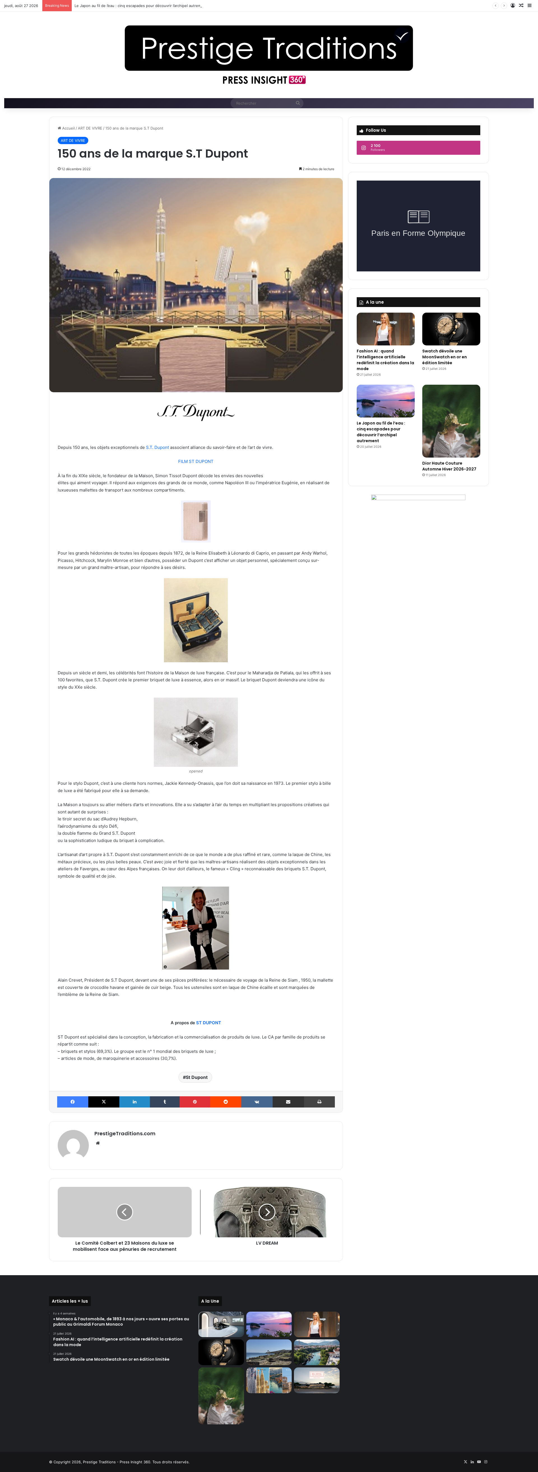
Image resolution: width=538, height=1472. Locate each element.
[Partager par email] (288, 1102)
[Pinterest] (195, 1102)
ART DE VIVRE (90, 128)
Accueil (68, 128)
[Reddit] (225, 1102)
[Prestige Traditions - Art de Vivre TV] (269, 55)
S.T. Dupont (157, 447)
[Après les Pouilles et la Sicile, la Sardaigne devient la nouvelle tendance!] (269, 1352)
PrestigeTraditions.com (125, 1133)
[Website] (97, 1143)
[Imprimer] (319, 1102)
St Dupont (197, 1077)
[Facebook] (72, 1102)
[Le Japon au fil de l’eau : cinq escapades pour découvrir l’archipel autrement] (386, 401)
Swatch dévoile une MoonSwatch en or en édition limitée (444, 357)
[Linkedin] (134, 1102)
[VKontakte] (257, 1102)
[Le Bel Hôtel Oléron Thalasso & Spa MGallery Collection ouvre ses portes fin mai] (316, 1380)
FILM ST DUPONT (196, 461)
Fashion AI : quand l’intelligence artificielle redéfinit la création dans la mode (385, 360)
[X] (103, 1102)
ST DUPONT (208, 1022)
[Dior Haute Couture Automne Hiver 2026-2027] (451, 421)
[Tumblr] (165, 1102)
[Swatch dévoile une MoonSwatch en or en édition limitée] (451, 329)
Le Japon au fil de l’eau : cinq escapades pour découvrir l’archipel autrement (141, 5)
